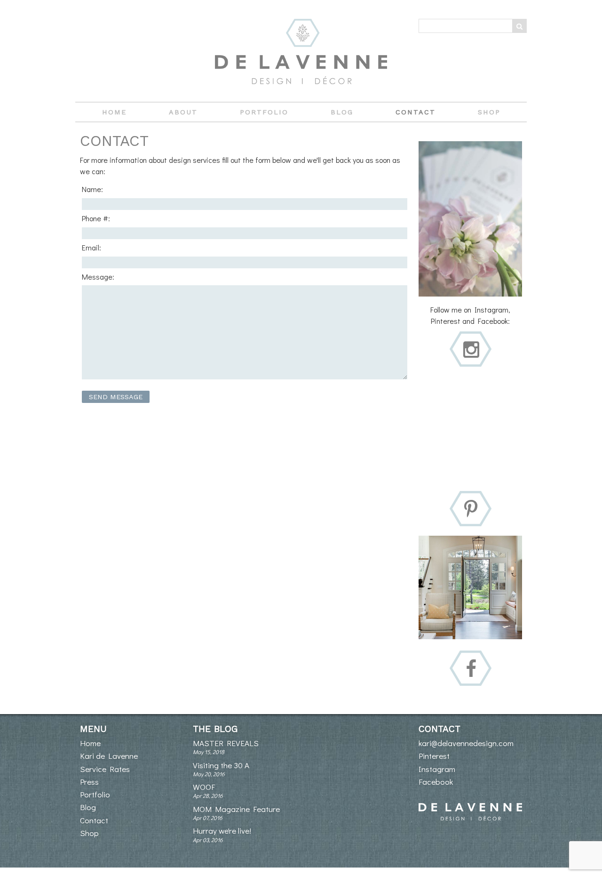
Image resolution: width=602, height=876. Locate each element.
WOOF (204, 786)
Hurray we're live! (222, 830)
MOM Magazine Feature (236, 809)
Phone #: (96, 218)
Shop (489, 112)
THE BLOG (215, 728)
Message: (98, 276)
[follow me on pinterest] (471, 509)
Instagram (437, 768)
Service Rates (105, 768)
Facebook (436, 781)
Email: (91, 247)
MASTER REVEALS (226, 743)
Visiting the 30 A (221, 765)
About (183, 112)
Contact (416, 112)
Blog (342, 112)
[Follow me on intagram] (471, 350)
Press (89, 781)
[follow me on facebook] (471, 669)
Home (114, 112)
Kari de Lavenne (109, 755)
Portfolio (264, 112)
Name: (92, 189)
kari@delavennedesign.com (466, 743)
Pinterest (434, 755)
